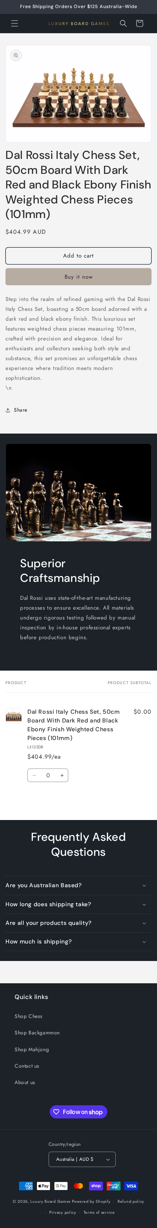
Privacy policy (62, 1212)
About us (25, 1082)
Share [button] (20, 409)
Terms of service (99, 1212)
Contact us (27, 1065)
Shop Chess (29, 1016)
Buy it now (79, 277)
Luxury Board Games (50, 1201)
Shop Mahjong (32, 1049)
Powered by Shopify (91, 1201)
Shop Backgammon (37, 1032)
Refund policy (131, 1201)
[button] (15, 23)
